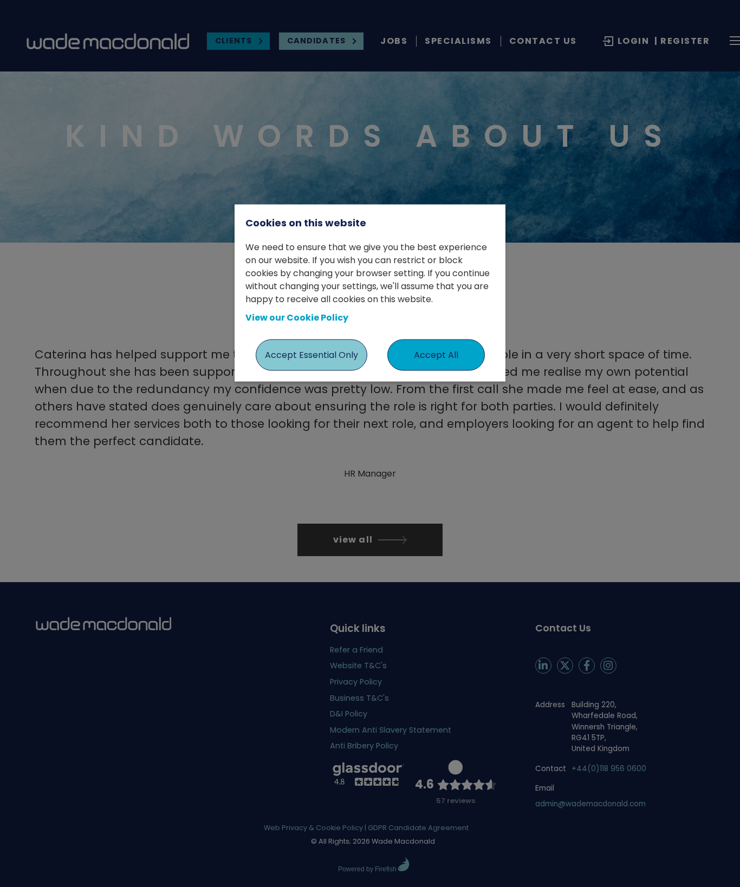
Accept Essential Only (311, 354)
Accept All (436, 354)
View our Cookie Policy (296, 317)
